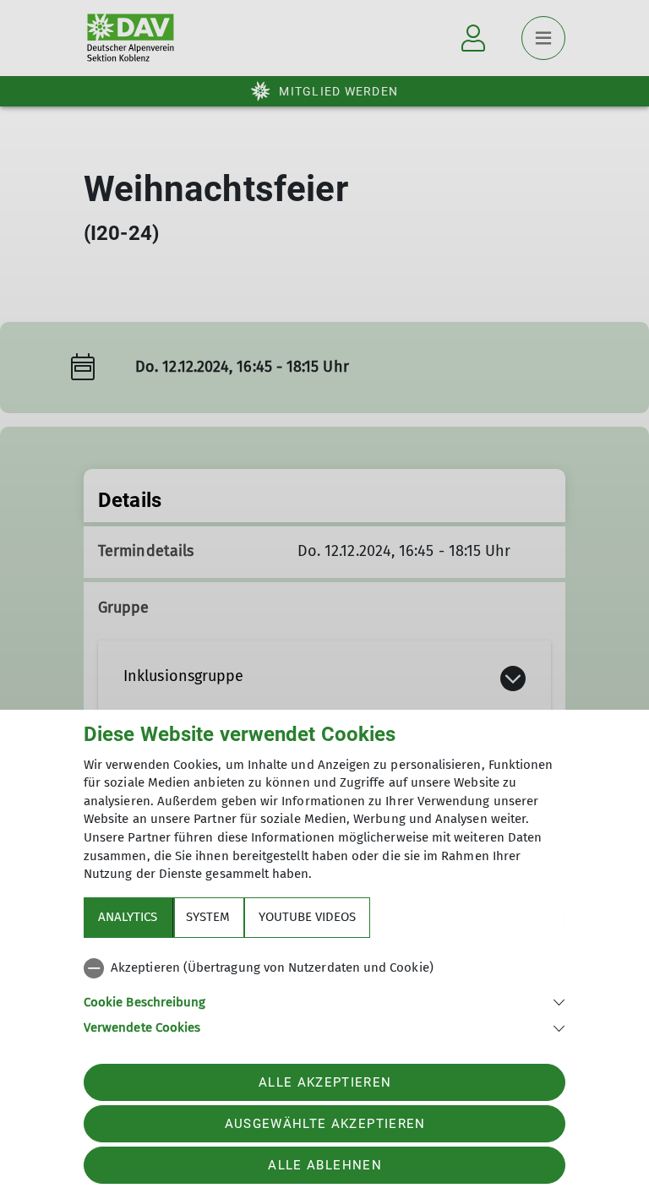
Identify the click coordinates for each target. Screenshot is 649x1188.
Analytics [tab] (127, 916)
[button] (324, 1000)
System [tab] (208, 916)
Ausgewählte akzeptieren (325, 1123)
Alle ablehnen (324, 1165)
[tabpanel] (324, 994)
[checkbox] (324, 968)
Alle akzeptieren (325, 1082)
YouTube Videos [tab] (307, 916)
